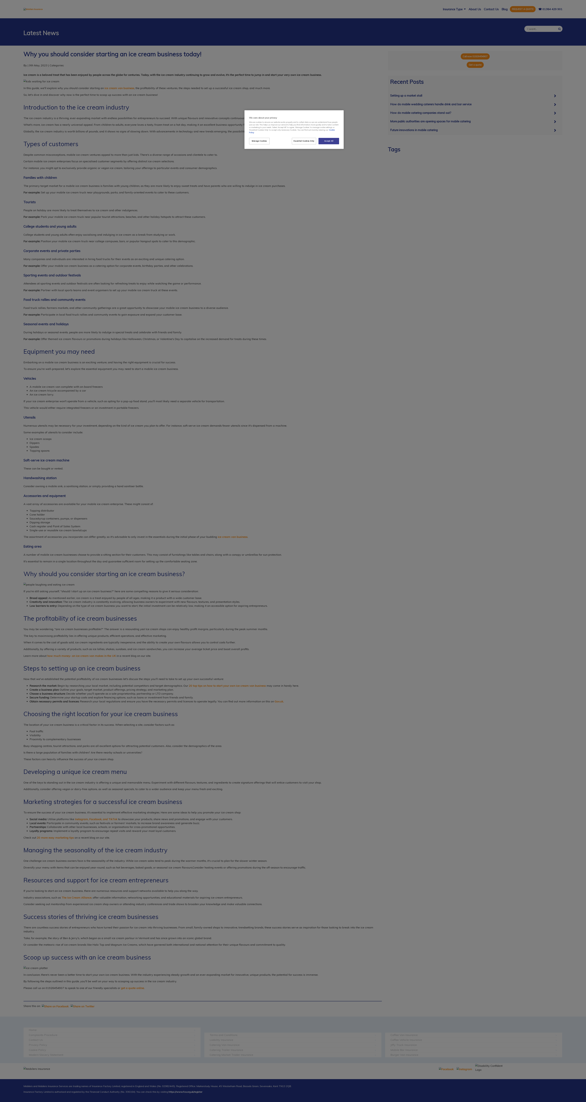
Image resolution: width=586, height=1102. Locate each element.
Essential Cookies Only (304, 141)
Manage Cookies (259, 141)
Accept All (328, 141)
